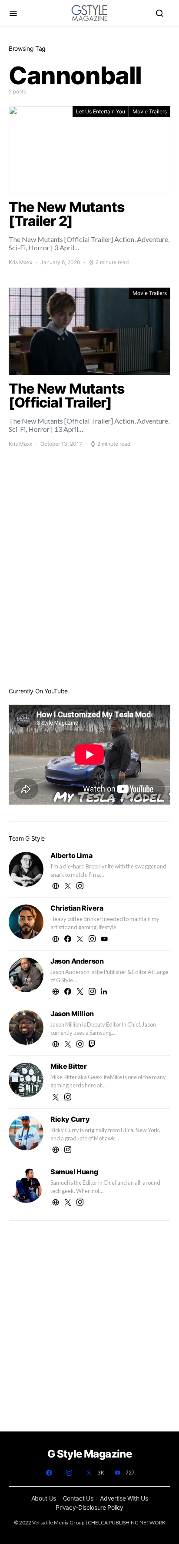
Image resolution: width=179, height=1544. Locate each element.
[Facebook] (49, 1472)
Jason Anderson (76, 961)
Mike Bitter (68, 1066)
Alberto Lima (71, 855)
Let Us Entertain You (100, 111)
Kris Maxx (20, 262)
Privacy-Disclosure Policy (89, 1507)
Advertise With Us (124, 1498)
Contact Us (78, 1498)
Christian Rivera (76, 908)
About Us (43, 1498)
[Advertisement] (89, 570)
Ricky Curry (70, 1119)
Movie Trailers (150, 111)
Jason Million (72, 1013)
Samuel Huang (74, 1171)
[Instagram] (69, 1472)
